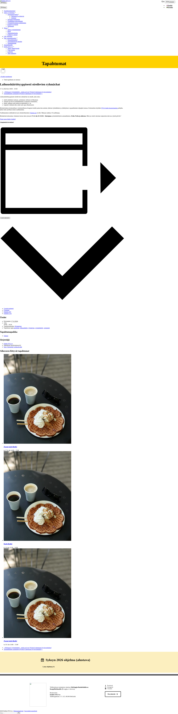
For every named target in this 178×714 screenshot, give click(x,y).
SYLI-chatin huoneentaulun (109, 108)
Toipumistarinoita (13, 33)
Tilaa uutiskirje (12, 53)
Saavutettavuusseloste (30, 711)
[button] (163, 2)
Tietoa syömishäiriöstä (14, 30)
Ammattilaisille (8, 45)
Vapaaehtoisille (12, 43)
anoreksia (16, 328)
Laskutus (10, 52)
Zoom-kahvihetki (10, 447)
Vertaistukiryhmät (13, 14)
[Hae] (19, 713)
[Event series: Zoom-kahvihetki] (20, 450)
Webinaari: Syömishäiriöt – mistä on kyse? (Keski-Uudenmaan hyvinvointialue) (27, 92)
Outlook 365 (7, 312)
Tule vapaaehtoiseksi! (10, 38)
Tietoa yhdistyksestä (13, 48)
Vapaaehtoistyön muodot (15, 41)
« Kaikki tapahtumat (6, 76)
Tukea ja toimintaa (9, 13)
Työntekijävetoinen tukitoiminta (17, 23)
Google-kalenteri (9, 308)
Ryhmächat (18, 326)
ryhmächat (31, 328)
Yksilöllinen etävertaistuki (15, 21)
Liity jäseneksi (8, 36)
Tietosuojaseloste (18, 711)
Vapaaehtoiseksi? (13, 40)
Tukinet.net (33, 113)
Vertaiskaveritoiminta (14, 19)
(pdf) (49, 666)
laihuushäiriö (24, 328)
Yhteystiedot (11, 50)
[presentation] (37, 443)
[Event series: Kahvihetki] (18, 547)
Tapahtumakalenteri (9, 11)
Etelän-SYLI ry (8, 47)
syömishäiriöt (39, 328)
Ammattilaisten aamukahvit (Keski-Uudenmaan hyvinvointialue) (23, 93)
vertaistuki (47, 328)
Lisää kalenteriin (5, 218)
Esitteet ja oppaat (12, 35)
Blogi (9, 31)
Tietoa (5, 28)
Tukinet (6, 336)
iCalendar (6, 310)
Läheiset (13, 18)
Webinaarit (11, 26)
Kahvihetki (8, 544)
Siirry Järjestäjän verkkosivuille (13, 347)
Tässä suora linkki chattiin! (8, 119)
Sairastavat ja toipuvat (17, 16)
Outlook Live (8, 313)
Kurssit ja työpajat (13, 24)
